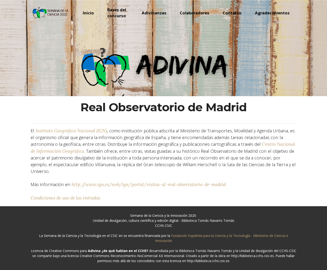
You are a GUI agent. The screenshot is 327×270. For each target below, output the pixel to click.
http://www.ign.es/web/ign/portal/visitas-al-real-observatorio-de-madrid (149, 184)
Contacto (232, 13)
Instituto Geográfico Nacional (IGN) (71, 131)
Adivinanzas (154, 13)
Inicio (88, 13)
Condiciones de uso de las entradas (65, 198)
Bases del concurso (116, 12)
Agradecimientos (272, 13)
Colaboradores (194, 13)
